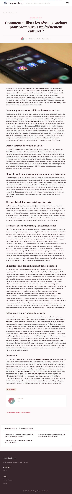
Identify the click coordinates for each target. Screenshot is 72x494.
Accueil (5, 13)
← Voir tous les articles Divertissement (18, 412)
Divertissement (13, 13)
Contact (5, 483)
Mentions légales (7, 480)
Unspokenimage (16, 3)
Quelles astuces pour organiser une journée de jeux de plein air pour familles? (19, 435)
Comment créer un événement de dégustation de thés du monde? (19, 441)
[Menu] (67, 3)
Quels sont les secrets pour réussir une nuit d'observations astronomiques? (51, 435)
